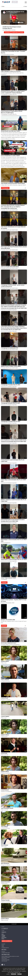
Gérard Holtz (4, 753)
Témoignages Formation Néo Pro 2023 (10, 384)
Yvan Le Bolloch (5, 679)
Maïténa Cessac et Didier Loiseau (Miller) (11, 366)
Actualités (3, 943)
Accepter (19, 974)
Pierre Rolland (4, 845)
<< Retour (25, 6)
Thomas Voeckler (5, 900)
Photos (3, 945)
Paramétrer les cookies (6, 957)
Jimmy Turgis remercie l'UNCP (8, 577)
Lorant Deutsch (5, 789)
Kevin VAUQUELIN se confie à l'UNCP (10, 155)
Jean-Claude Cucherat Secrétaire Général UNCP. (13, 183)
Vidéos (3, 6)
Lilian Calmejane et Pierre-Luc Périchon (11, 71)
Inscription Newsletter (5, 959)
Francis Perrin (4, 698)
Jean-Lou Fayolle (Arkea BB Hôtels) (10, 266)
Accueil (3, 926)
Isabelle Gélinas (5, 661)
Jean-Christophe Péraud (7, 808)
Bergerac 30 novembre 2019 (8, 619)
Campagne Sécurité (5, 947)
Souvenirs (3, 951)
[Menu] (25, 2)
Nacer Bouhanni (5, 863)
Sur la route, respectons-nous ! (8, 643)
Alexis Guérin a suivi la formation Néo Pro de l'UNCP (14, 559)
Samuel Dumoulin (5, 881)
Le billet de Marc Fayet (6, 952)
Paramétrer (13, 974)
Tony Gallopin (4, 826)
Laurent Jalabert (5, 716)
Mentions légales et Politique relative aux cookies (10, 956)
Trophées (4, 582)
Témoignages (7, 32)
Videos (3, 946)
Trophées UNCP (15, 32)
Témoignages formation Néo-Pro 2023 (10, 403)
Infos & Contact (4, 958)
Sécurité (21, 32)
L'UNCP (3, 930)
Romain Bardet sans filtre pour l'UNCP (10, 131)
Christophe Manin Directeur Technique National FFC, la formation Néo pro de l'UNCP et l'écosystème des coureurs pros (12, 207)
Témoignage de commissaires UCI (9, 348)
